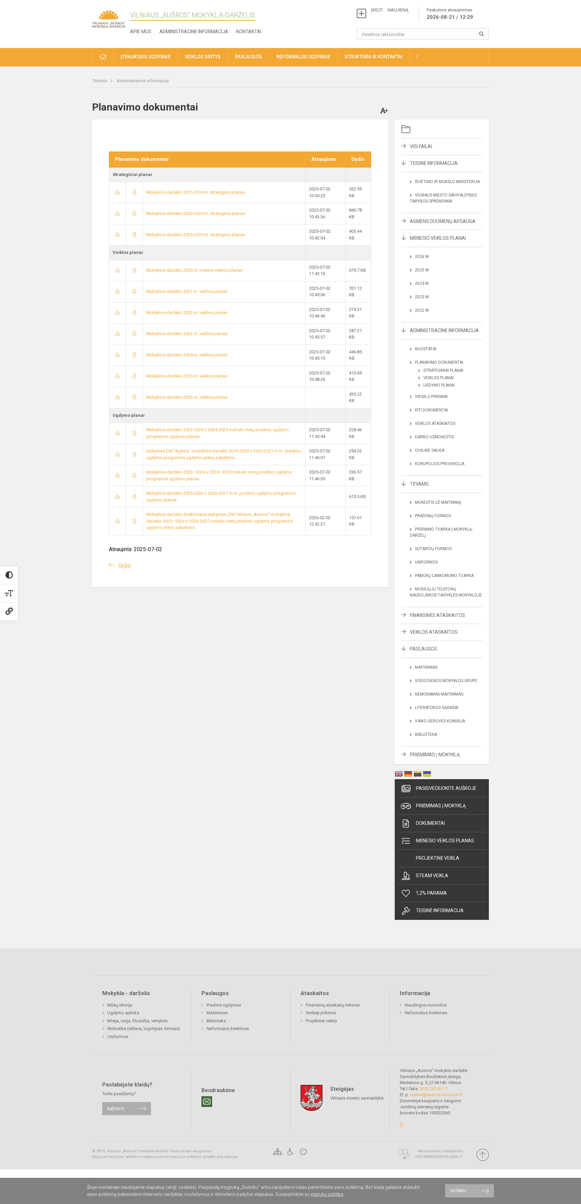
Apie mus (140, 31)
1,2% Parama (431, 893)
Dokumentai (430, 823)
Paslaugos (423, 649)
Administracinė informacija (193, 31)
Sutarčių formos (433, 548)
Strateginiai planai (443, 370)
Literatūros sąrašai (436, 707)
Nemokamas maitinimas (439, 694)
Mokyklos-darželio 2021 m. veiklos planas (186, 291)
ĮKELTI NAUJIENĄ (389, 9)
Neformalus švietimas (227, 1028)
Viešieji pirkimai (431, 396)
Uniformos (426, 562)
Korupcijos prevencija (439, 463)
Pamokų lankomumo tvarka (444, 575)
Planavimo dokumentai (439, 362)
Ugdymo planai (439, 385)
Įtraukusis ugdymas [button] (145, 56)
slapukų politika (327, 1194)
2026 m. (422, 256)
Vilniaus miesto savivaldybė (357, 1098)
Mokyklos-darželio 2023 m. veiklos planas (186, 333)
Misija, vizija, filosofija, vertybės (137, 1020)
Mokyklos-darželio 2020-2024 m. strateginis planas (195, 213)
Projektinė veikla (437, 858)
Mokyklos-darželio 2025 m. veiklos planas (186, 375)
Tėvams (419, 484)
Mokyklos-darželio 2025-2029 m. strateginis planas (195, 234)
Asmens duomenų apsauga (442, 221)
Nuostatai (425, 349)
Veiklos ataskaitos (435, 423)
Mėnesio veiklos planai (438, 238)
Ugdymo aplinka (123, 1012)
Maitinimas (426, 667)
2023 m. (422, 297)
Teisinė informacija (434, 163)
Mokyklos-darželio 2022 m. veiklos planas (186, 312)
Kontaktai (248, 31)
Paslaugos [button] (248, 56)
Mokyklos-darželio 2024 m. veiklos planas (186, 354)
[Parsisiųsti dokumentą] (117, 192)
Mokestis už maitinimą (438, 502)
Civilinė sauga (429, 450)
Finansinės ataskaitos (437, 615)
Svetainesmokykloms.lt (439, 1157)
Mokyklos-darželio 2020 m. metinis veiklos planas (194, 270)
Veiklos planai (438, 377)
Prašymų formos (433, 516)
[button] (102, 57)
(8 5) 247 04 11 (434, 1088)
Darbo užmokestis (434, 437)
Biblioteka (426, 734)
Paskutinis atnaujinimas (450, 13)
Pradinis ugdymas (223, 1005)
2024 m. (422, 283)
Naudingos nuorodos (426, 1005)
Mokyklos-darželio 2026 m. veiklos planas (186, 397)
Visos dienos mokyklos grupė (446, 680)
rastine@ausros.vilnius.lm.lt (436, 1094)
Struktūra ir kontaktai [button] (373, 56)
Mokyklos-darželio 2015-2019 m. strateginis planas (195, 192)
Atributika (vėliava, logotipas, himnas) (143, 1028)
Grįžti (124, 566)
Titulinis (100, 80)
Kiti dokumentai (431, 410)
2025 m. (422, 270)
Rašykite (115, 1108)
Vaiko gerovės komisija (440, 721)
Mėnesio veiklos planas (445, 840)
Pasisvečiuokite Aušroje (446, 788)
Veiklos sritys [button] (203, 56)
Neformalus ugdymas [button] (303, 56)
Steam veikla (432, 875)
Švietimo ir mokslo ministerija (447, 181)
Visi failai (421, 146)
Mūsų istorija (119, 1005)
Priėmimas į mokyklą (435, 754)
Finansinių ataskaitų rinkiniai (333, 1005)
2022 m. (422, 310)
